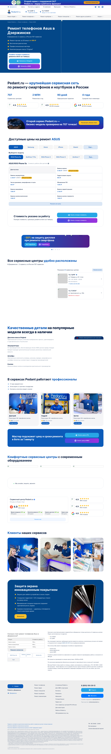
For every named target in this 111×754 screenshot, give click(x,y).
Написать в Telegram (25, 61)
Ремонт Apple (11, 16)
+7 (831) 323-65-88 (32, 12)
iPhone (60, 147)
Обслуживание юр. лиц (62, 713)
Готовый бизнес (60, 699)
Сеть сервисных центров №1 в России (66, 705)
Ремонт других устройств (83, 16)
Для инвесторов (60, 707)
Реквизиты (58, 693)
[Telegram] (95, 7)
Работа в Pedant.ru (69, 7)
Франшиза (57, 7)
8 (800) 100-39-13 (88, 686)
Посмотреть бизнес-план (92, 2)
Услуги (100, 16)
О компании (47, 7)
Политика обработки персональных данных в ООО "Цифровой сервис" (25, 727)
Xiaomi (75, 147)
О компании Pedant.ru (62, 685)
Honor (46, 147)
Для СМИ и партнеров (62, 688)
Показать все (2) (97, 270)
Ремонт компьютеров (40, 696)
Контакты (58, 691)
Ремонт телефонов (28, 16)
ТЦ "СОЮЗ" (45, 11)
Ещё (14, 659)
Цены (23, 7)
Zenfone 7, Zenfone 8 (26, 655)
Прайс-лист (59, 702)
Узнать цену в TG (83, 435)
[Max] (102, 7)
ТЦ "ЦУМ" (30, 11)
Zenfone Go (38, 655)
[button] (38, 163)
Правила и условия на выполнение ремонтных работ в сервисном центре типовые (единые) (30, 724)
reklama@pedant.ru (94, 702)
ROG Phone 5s (16, 157)
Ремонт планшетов (63, 16)
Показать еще (37, 519)
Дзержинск (13, 7)
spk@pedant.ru (96, 699)
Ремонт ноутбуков (45, 16)
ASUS (16, 147)
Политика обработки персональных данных (18, 726)
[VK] (99, 7)
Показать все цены (55, 204)
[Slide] (51, 249)
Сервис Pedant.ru (12, 19)
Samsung (31, 147)
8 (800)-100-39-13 (66, 643)
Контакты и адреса (34, 7)
